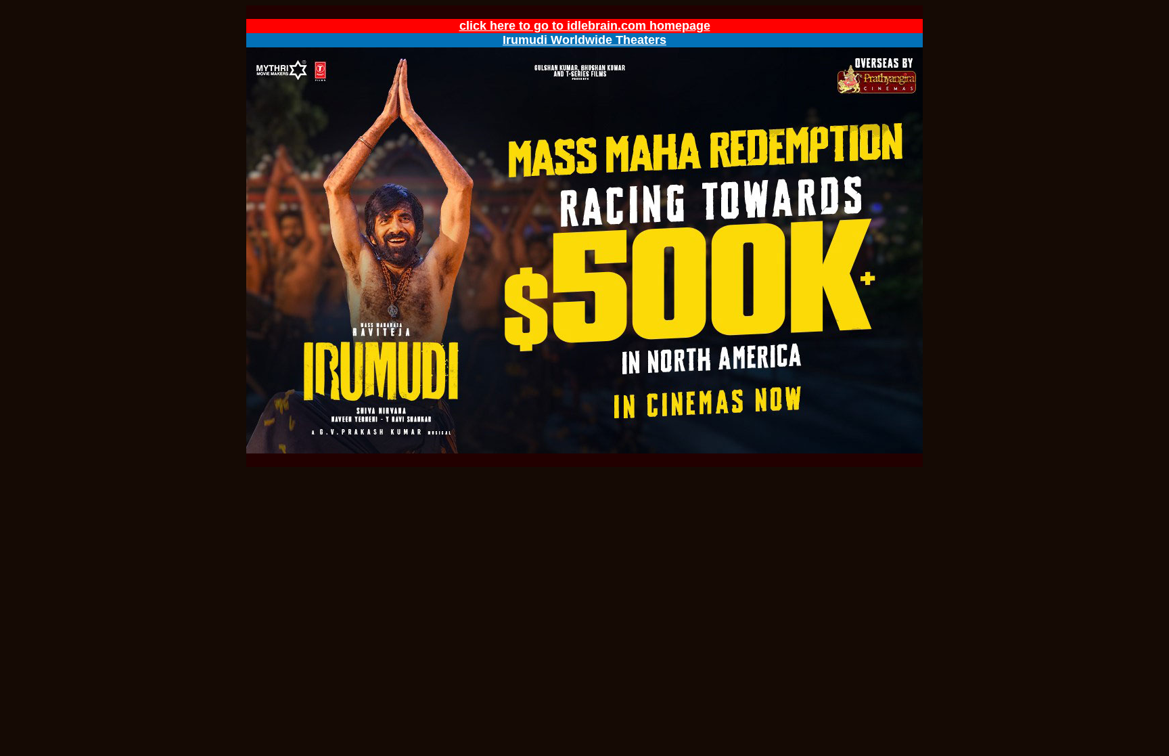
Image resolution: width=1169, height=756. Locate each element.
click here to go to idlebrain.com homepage (584, 25)
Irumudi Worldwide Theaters (584, 40)
